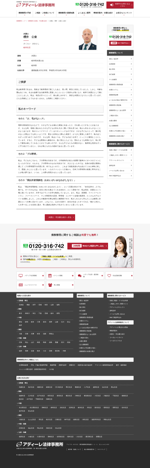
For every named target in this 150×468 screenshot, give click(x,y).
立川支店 (31, 396)
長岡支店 (107, 407)
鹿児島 (57, 351)
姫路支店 (76, 419)
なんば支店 (32, 419)
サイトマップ (101, 449)
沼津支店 (72, 407)
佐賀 (32, 351)
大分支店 (79, 436)
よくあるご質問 (84, 13)
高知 (68, 342)
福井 (20, 325)
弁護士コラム (113, 90)
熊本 (38, 351)
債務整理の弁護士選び (116, 136)
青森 (28, 305)
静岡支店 (54, 407)
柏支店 (21, 399)
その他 (51, 369)
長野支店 (116, 407)
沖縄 (64, 351)
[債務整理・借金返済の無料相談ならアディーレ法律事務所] (35, 5)
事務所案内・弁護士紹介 (103, 13)
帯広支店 (69, 387)
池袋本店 (22, 396)
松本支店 (125, 407)
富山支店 (31, 411)
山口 (32, 342)
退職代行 (72, 365)
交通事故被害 (23, 365)
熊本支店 (70, 436)
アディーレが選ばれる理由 (119, 327)
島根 (44, 342)
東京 (20, 313)
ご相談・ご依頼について (44, 13)
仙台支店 (105, 387)
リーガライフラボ (116, 341)
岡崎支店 (45, 407)
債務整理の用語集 (115, 105)
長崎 (26, 351)
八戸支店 (87, 387)
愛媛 (56, 342)
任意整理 (112, 64)
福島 (58, 305)
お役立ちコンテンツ (124, 13)
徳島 (50, 342)
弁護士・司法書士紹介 (117, 334)
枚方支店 (49, 419)
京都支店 (58, 419)
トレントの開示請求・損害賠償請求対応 (32, 369)
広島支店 (22, 428)
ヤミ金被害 (113, 79)
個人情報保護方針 (89, 449)
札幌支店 (22, 387)
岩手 (34, 305)
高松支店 (49, 428)
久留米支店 (41, 436)
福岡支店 (22, 436)
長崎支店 (51, 436)
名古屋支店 (23, 407)
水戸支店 (30, 399)
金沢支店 (22, 411)
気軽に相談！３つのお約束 (118, 150)
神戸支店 (67, 419)
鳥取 (38, 342)
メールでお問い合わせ (116, 171)
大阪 (20, 334)
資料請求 (112, 165)
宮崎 (50, 351)
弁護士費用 (113, 121)
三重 (38, 322)
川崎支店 (78, 396)
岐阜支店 (26, 47)
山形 (52, 305)
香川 (62, 342)
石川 (62, 322)
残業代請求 (62, 365)
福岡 (20, 351)
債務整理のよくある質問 (117, 110)
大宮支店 (98, 396)
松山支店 (58, 428)
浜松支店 (63, 407)
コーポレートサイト (116, 337)
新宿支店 (60, 396)
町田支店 (51, 396)
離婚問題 (53, 365)
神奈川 (27, 313)
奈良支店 (85, 419)
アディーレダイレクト (116, 160)
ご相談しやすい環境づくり (118, 155)
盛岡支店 (96, 387)
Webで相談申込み (120, 43)
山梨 (56, 322)
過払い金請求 (113, 59)
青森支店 (78, 387)
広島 (20, 342)
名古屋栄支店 (34, 407)
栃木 (52, 313)
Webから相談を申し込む (88, 245)
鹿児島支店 (89, 436)
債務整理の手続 (25, 13)
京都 (26, 334)
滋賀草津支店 (96, 419)
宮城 (40, 305)
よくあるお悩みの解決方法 (118, 100)
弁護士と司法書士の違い (117, 131)
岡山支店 (40, 428)
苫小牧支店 (59, 387)
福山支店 (31, 428)
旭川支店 (31, 387)
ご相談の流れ (113, 115)
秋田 (46, 305)
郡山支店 (114, 387)
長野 (50, 322)
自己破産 (112, 74)
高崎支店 (49, 399)
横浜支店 (69, 396)
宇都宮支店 (39, 399)
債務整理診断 (113, 95)
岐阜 (32, 322)
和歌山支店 (107, 419)
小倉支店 (31, 436)
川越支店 (107, 396)
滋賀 (44, 334)
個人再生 (112, 69)
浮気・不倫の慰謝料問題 (39, 365)
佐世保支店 (60, 436)
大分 (44, 351)
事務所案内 (113, 331)
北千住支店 (41, 396)
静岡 (26, 322)
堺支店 (41, 419)
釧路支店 (49, 387)
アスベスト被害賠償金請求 (104, 365)
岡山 (26, 342)
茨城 (46, 313)
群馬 (58, 313)
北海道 (21, 305)
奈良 (38, 334)
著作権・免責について (74, 449)
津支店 (89, 407)
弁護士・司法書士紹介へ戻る (60, 217)
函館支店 (40, 387)
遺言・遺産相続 (121, 365)
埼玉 (34, 313)
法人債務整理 (113, 126)
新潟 (44, 322)
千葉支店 (116, 396)
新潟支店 (98, 407)
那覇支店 (99, 436)
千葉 (40, 313)
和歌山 (51, 334)
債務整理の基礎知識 (66, 13)
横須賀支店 (88, 396)
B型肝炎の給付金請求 (85, 365)
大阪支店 (22, 419)
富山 (68, 322)
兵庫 (32, 334)
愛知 (20, 322)
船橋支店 (125, 396)
